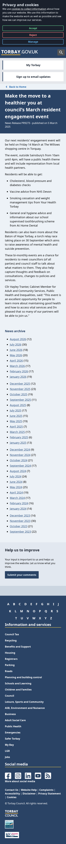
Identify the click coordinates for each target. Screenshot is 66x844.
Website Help (29, 790)
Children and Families (18, 689)
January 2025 (18, 442)
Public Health (13, 726)
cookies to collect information (29, 9)
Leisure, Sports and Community (24, 702)
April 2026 (16, 360)
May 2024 (16, 487)
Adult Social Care (15, 720)
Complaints (46, 790)
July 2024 (15, 476)
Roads (8, 671)
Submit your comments (21, 575)
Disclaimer (29, 793)
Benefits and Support (18, 646)
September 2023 (20, 531)
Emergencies (12, 732)
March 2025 (17, 432)
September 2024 (20, 465)
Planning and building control (23, 677)
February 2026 (19, 371)
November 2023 (20, 521)
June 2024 (16, 482)
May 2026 (16, 355)
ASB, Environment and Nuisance (25, 708)
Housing (10, 652)
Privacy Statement (49, 793)
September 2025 (20, 400)
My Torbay (33, 65)
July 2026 (15, 344)
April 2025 (16, 426)
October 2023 (18, 526)
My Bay (9, 744)
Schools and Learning (18, 683)
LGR (7, 751)
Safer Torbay (12, 738)
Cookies (11, 797)
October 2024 (18, 460)
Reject (33, 35)
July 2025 (15, 410)
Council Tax (12, 634)
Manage (35, 42)
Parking (10, 665)
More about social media (20, 781)
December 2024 (20, 449)
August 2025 (18, 405)
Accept (33, 29)
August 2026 (18, 339)
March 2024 (17, 498)
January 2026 (18, 377)
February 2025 (19, 437)
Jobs (7, 757)
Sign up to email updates (33, 77)
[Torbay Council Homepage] (19, 52)
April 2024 (16, 492)
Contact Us (11, 790)
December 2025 (20, 383)
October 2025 (18, 394)
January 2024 (18, 508)
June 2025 (16, 416)
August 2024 (18, 471)
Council (9, 695)
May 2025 (16, 421)
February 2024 (19, 503)
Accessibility (12, 793)
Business (10, 714)
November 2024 (20, 455)
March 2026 (17, 366)
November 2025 (20, 389)
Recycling (11, 640)
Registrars (11, 659)
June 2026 (16, 350)
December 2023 (20, 515)
